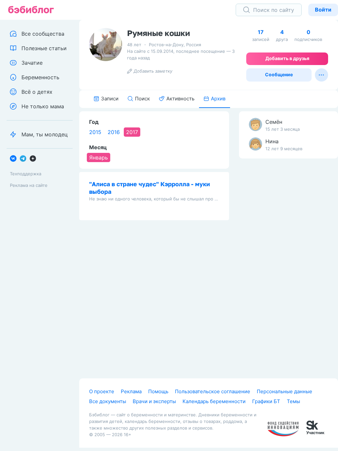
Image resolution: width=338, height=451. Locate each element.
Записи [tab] (109, 98)
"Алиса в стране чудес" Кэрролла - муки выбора (149, 187)
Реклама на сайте (29, 185)
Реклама (131, 391)
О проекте (101, 391)
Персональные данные (284, 391)
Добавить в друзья (287, 58)
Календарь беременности (214, 401)
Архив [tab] (218, 98)
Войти (323, 9)
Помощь (158, 391)
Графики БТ (266, 401)
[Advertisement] (288, 267)
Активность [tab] (180, 98)
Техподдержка (25, 173)
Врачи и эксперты (154, 401)
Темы (293, 401)
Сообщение (279, 74)
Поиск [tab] (142, 98)
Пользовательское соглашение (212, 391)
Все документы (107, 401)
